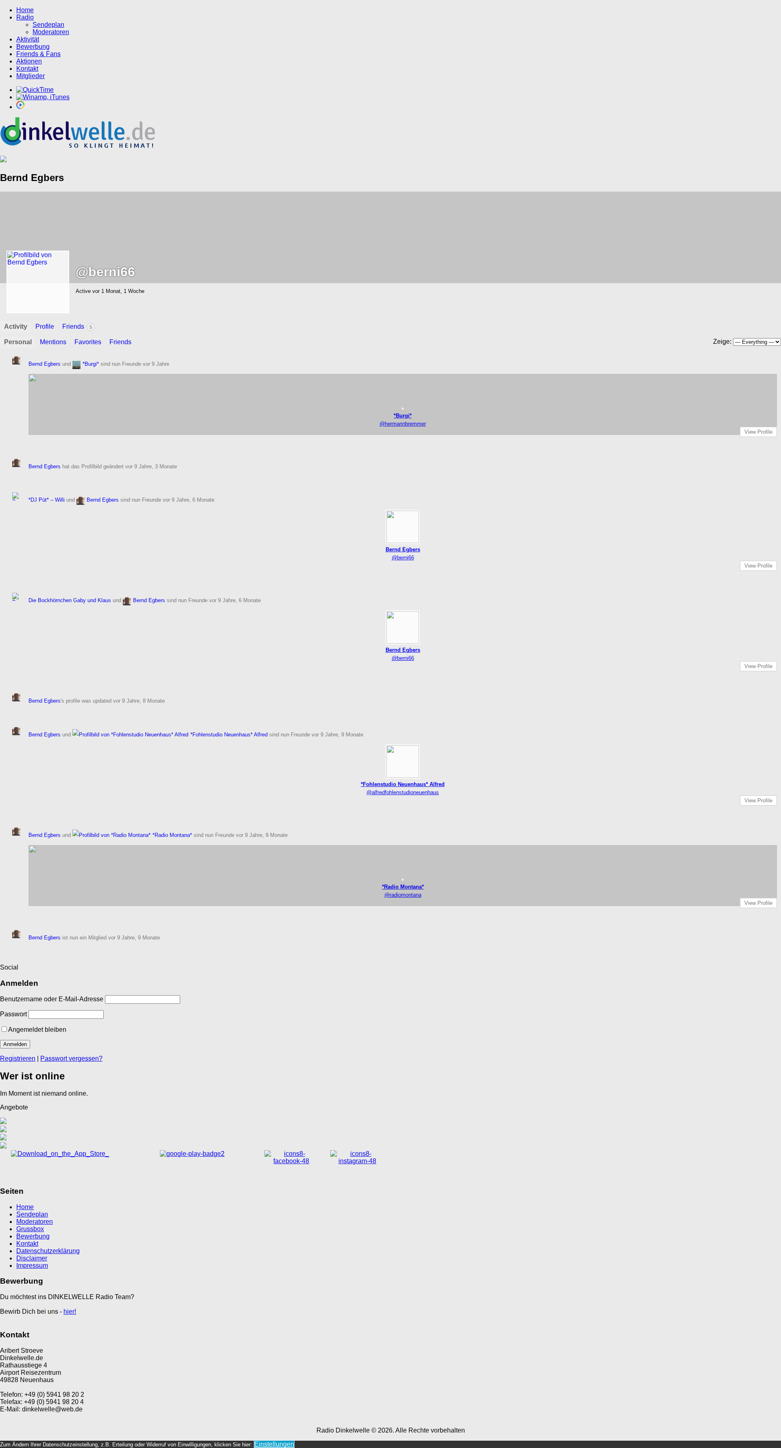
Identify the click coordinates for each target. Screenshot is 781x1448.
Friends (77, 326)
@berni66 (403, 558)
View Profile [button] (758, 432)
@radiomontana (402, 895)
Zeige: (722, 341)
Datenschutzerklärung (48, 1250)
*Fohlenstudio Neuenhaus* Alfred (229, 735)
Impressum (32, 1265)
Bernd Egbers (44, 364)
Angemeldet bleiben (37, 1029)
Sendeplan (48, 24)
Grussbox (30, 1228)
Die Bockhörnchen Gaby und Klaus (69, 600)
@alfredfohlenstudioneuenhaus (403, 792)
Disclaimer (31, 1258)
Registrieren (17, 1058)
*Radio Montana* (172, 835)
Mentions (53, 342)
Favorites (87, 342)
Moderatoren (51, 31)
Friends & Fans (38, 53)
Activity (15, 326)
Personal (18, 342)
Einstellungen (274, 1444)
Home (25, 10)
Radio (25, 17)
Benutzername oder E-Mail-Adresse (51, 999)
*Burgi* (91, 364)
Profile (44, 326)
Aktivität (27, 39)
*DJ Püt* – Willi (46, 500)
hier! (69, 1311)
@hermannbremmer (403, 424)
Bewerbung (33, 46)
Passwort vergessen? (71, 1058)
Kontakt (27, 68)
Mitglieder (30, 75)
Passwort (13, 1014)
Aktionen (29, 61)
